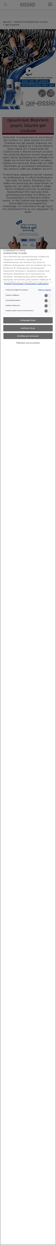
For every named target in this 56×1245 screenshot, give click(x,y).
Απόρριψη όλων (28, 320)
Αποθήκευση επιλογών (28, 336)
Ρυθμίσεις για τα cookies (28, 343)
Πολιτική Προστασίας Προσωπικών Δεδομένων (26, 284)
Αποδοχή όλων (28, 328)
